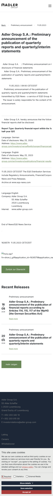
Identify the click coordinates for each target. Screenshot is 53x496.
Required (7, 476)
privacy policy (27, 467)
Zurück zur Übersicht (15, 269)
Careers (5, 439)
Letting (4, 434)
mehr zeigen (11, 364)
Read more (13, 319)
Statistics (20, 476)
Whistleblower (8, 444)
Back (3, 25)
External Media (34, 476)
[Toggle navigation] (50, 6)
